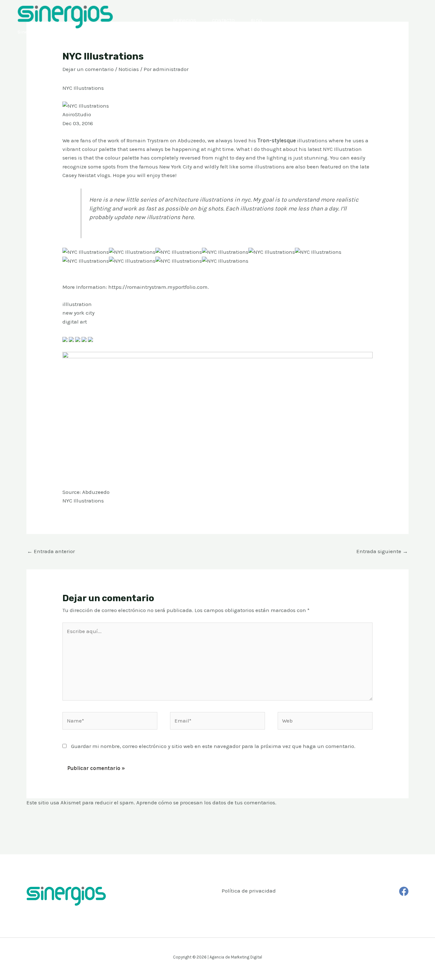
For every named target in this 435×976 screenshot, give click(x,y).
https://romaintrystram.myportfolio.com (158, 287)
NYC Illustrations (83, 500)
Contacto (223, 20)
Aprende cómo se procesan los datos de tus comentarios (205, 802)
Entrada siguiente (382, 551)
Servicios (184, 20)
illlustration (77, 304)
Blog (256, 20)
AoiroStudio (76, 114)
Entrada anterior (51, 551)
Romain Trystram (147, 140)
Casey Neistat (79, 175)
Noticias (128, 69)
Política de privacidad (249, 890)
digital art (74, 321)
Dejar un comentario (88, 69)
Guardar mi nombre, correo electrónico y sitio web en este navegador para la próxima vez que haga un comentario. (213, 746)
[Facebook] (404, 891)
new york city (78, 313)
